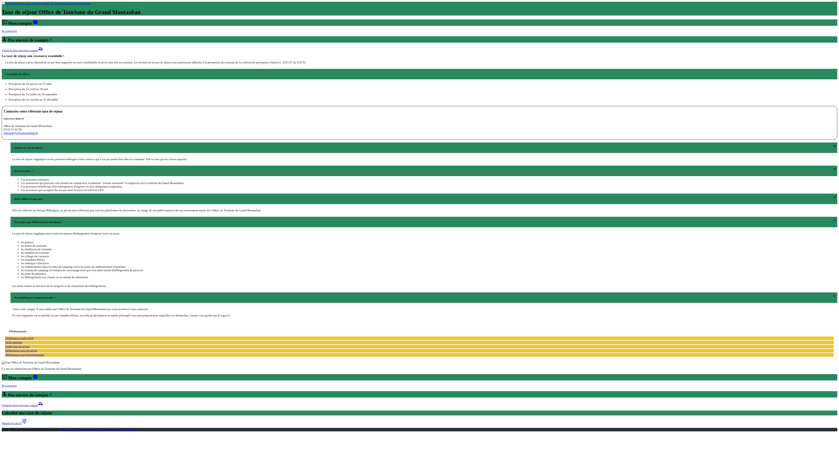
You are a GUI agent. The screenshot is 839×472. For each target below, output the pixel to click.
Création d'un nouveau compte (22, 50)
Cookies (132, 429)
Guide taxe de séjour (17, 346)
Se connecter (9, 31)
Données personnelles (112, 429)
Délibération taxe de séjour (21, 350)
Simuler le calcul (14, 423)
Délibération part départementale (24, 354)
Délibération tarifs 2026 (19, 338)
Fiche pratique (13, 342)
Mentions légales (86, 429)
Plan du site (67, 429)
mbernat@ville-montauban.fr (21, 133)
